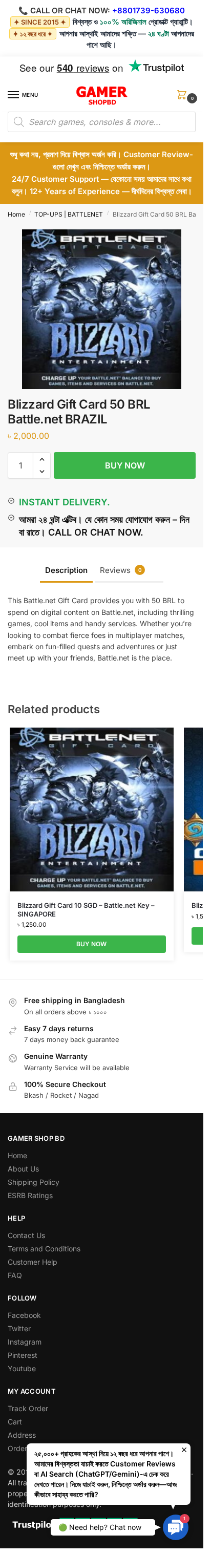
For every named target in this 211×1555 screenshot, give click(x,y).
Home (16, 214)
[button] (184, 98)
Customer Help (32, 1262)
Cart (15, 1421)
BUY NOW (125, 465)
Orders (19, 1448)
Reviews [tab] (121, 570)
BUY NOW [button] (91, 944)
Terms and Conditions (44, 1248)
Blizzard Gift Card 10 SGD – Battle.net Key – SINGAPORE (86, 909)
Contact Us (26, 1235)
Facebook (24, 1315)
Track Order (28, 1408)
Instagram (24, 1341)
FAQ (15, 1275)
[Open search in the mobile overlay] (102, 122)
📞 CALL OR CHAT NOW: (64, 10)
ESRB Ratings (30, 1195)
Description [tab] (66, 570)
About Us (23, 1168)
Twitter (19, 1328)
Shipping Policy (33, 1182)
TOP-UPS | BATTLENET (68, 214)
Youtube (22, 1368)
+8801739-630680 (148, 10)
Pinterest (22, 1355)
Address (22, 1435)
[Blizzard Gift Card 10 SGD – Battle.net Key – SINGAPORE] (92, 809)
